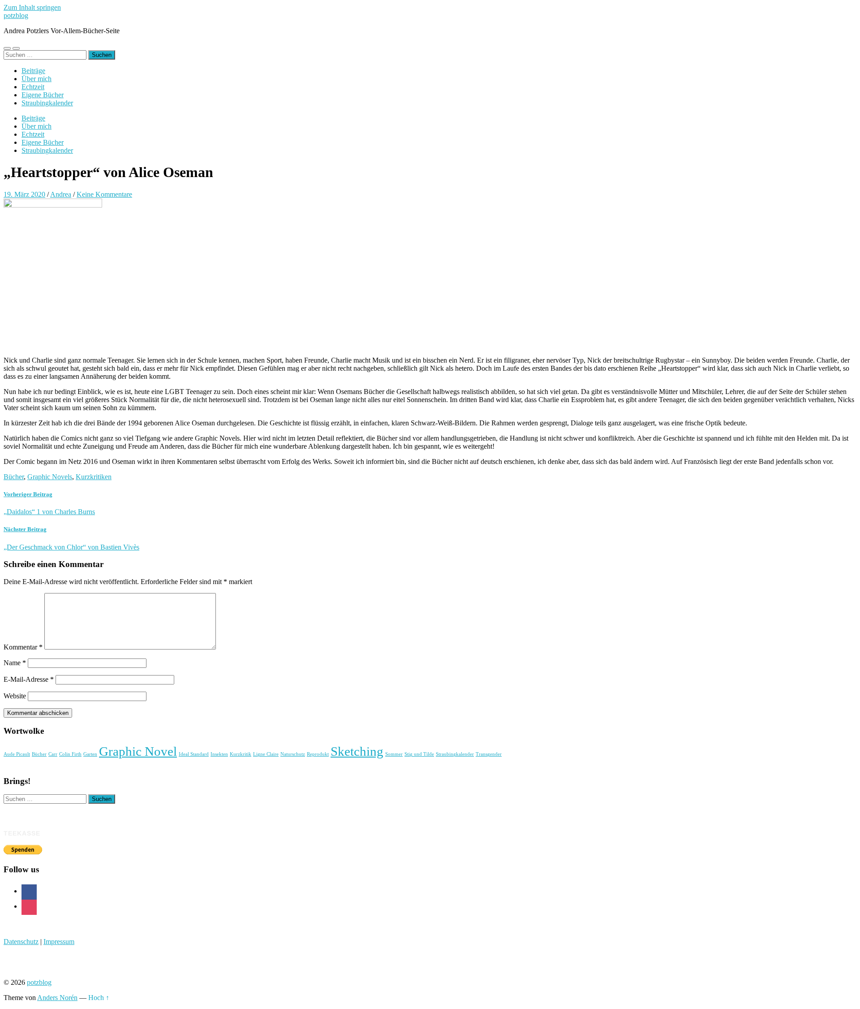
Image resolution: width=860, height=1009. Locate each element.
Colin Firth (70, 754)
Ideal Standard (194, 754)
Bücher (14, 477)
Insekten (219, 754)
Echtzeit (33, 87)
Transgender (489, 754)
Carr (52, 754)
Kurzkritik (240, 754)
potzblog (16, 15)
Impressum (58, 941)
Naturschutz (292, 754)
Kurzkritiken (94, 477)
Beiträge (33, 70)
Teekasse (22, 833)
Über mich (37, 78)
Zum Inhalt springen (32, 7)
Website (15, 696)
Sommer (394, 754)
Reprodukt (318, 754)
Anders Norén (57, 997)
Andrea (60, 194)
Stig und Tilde (419, 754)
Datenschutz (21, 941)
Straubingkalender (47, 103)
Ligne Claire (266, 754)
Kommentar (23, 647)
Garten (90, 754)
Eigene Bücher (43, 95)
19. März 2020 (24, 194)
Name (15, 663)
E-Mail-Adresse (29, 679)
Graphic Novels (49, 477)
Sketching (357, 751)
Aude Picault (17, 754)
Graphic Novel (138, 751)
